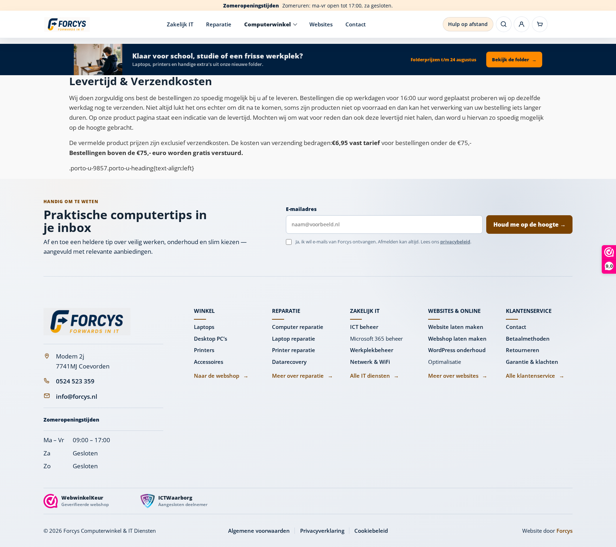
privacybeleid (455, 241)
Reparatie (218, 24)
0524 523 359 (75, 381)
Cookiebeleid (371, 530)
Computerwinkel (267, 24)
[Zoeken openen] (504, 24)
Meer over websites (457, 375)
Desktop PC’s (210, 338)
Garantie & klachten (532, 361)
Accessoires (208, 361)
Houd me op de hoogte (529, 224)
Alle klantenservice (535, 375)
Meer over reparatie (302, 375)
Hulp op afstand (468, 24)
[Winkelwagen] (540, 24)
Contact (355, 24)
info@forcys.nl (76, 396)
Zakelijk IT (180, 24)
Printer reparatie (293, 350)
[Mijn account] (521, 24)
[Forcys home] (86, 321)
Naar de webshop (221, 375)
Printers (204, 350)
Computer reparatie (297, 326)
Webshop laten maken (457, 338)
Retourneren (522, 350)
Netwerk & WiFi (370, 361)
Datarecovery (289, 361)
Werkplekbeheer (371, 350)
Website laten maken (455, 326)
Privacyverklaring (322, 530)
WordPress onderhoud (457, 350)
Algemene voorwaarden (259, 530)
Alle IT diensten (374, 375)
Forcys (564, 530)
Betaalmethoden (528, 338)
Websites (321, 24)
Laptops (204, 326)
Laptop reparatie (293, 338)
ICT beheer (364, 326)
